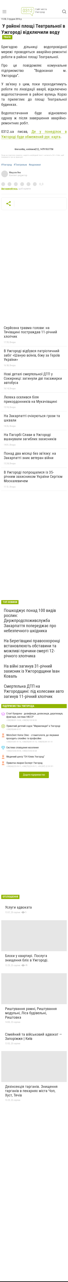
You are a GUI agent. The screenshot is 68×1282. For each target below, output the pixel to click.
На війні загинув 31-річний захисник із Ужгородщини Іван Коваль (32, 671)
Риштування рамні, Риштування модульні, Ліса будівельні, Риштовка (31, 1013)
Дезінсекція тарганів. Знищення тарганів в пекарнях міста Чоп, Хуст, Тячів (31, 1090)
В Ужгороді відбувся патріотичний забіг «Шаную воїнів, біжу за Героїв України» (32, 355)
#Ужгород (6, 164)
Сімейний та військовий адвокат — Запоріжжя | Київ (33, 1036)
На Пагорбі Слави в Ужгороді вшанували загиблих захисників (30, 437)
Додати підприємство (34, 774)
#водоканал (35, 164)
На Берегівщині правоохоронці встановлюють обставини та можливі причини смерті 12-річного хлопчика (32, 648)
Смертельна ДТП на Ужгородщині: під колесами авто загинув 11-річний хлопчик (34, 691)
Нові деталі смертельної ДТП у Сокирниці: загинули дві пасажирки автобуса (33, 378)
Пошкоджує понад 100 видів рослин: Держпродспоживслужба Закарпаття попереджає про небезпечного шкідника (30, 620)
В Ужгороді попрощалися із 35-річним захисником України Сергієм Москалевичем (33, 476)
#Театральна (20, 164)
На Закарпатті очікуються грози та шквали (32, 418)
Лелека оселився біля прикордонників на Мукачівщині (30, 399)
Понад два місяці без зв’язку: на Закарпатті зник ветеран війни (30, 455)
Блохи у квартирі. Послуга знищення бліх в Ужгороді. (26, 958)
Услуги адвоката (18, 907)
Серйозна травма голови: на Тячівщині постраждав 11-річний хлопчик (30, 332)
